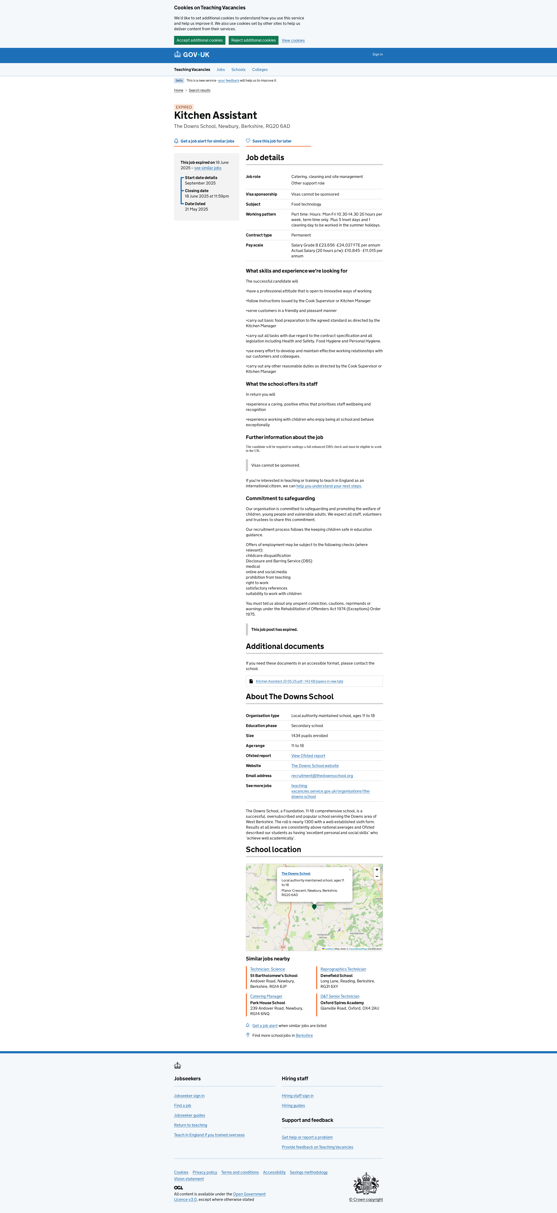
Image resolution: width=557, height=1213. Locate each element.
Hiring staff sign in (298, 1095)
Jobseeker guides (189, 1115)
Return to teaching (190, 1125)
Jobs (221, 69)
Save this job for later (272, 141)
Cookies (181, 1172)
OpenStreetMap (358, 948)
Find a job (182, 1105)
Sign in (377, 54)
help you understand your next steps (328, 485)
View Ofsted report (308, 755)
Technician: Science (267, 969)
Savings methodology (309, 1172)
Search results (199, 90)
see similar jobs (207, 167)
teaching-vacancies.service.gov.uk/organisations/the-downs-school (330, 791)
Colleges (260, 69)
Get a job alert (265, 1025)
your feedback (228, 80)
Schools (239, 69)
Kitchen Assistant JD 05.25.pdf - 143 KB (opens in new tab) (299, 681)
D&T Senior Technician (339, 996)
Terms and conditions (240, 1172)
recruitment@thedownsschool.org (322, 775)
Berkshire (304, 1035)
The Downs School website (315, 765)
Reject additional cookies (253, 40)
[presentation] (314, 907)
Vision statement (189, 1178)
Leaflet (329, 948)
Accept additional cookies (200, 40)
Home (178, 90)
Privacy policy (205, 1172)
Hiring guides (293, 1105)
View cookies (293, 40)
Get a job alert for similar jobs (207, 141)
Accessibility (274, 1172)
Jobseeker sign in (189, 1095)
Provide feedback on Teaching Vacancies (317, 1146)
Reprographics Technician (343, 969)
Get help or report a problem (307, 1137)
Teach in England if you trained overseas (209, 1134)
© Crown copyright (366, 1199)
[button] (314, 907)
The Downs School (296, 873)
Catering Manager (266, 996)
